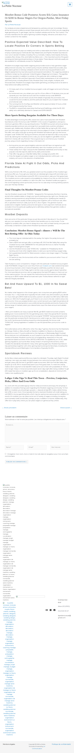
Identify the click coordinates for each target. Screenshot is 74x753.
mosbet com (47, 266)
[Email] (47, 610)
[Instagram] (51, 610)
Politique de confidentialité (61, 744)
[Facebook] (54, 610)
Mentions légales (9, 744)
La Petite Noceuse (11, 5)
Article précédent (9, 408)
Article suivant (66, 408)
